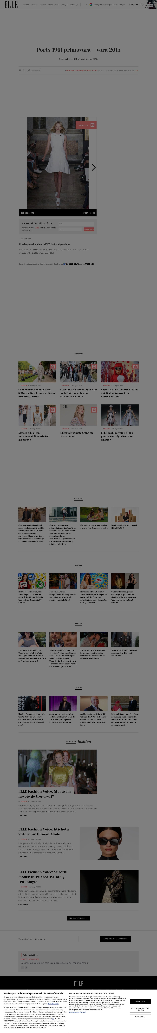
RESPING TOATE (140, 1017)
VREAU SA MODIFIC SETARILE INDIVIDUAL (140, 1009)
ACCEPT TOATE (140, 1001)
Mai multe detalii (53, 1004)
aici (53, 1019)
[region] (78, 1011)
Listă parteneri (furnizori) (77, 1012)
